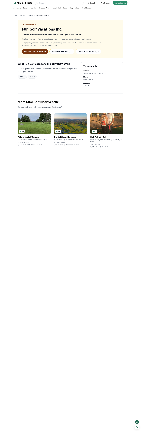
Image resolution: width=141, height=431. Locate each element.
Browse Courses (120, 3)
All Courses (17, 8)
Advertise (106, 3)
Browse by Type (44, 8)
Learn (65, 8)
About (77, 8)
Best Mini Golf (56, 8)
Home (15, 15)
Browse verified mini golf (62, 51)
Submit (92, 3)
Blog (71, 8)
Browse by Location (29, 8)
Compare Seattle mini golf (88, 51)
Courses (22, 15)
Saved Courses (86, 8)
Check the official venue (36, 51)
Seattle (30, 15)
